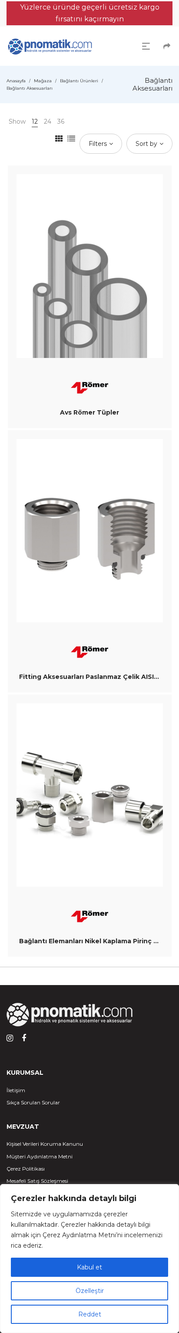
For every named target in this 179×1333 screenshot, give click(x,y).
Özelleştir (90, 1291)
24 (47, 121)
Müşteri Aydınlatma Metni (40, 1156)
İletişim (16, 1090)
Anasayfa (16, 81)
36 (60, 121)
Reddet (89, 1314)
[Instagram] (10, 1038)
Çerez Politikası (26, 1168)
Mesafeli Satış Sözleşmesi (37, 1181)
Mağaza (43, 81)
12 (35, 121)
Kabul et (89, 1267)
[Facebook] (24, 1038)
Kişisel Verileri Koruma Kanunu (45, 1144)
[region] (89, 1258)
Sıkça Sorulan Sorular (33, 1102)
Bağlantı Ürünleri (79, 81)
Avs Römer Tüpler (89, 412)
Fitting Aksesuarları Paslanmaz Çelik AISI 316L (94, 677)
